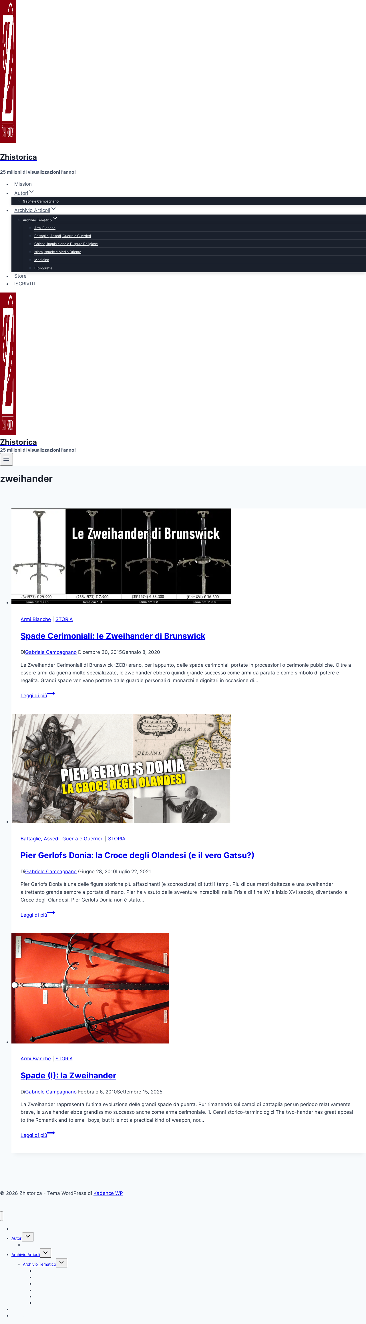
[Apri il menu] (6, 459)
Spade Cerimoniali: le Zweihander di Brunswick (113, 636)
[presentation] (188, 557)
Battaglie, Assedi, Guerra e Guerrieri (62, 236)
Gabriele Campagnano (41, 201)
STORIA (64, 619)
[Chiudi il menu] (1, 1216)
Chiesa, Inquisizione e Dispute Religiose (66, 244)
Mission (23, 184)
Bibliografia (43, 268)
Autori (16, 1238)
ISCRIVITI (24, 284)
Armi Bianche (44, 228)
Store (20, 276)
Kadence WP (108, 1193)
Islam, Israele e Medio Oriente (57, 252)
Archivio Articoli (25, 1254)
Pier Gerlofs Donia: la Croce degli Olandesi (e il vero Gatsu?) (137, 855)
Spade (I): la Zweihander (68, 1075)
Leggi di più (38, 695)
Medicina (41, 260)
